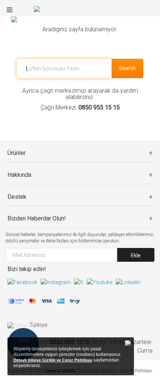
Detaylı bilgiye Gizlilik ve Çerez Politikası (52, 360)
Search (127, 68)
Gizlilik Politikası (136, 370)
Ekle (136, 255)
